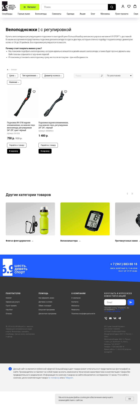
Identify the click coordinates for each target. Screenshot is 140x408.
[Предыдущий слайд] (127, 194)
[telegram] (119, 318)
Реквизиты (75, 310)
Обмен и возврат (45, 306)
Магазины (105, 14)
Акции (82, 14)
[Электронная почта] (110, 318)
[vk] (115, 318)
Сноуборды (7, 14)
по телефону (53, 378)
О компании (76, 298)
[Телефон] (106, 318)
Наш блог (9, 310)
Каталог (9, 298)
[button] (123, 6)
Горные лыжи (24, 14)
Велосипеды (41, 14)
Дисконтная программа (47, 314)
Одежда (70, 14)
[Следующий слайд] (132, 194)
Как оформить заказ (46, 298)
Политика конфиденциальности (83, 314)
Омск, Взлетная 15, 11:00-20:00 (123, 268)
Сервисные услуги (13, 302)
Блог (93, 14)
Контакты (74, 302)
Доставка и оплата (45, 302)
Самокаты (56, 14)
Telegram (69, 378)
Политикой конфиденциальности (114, 310)
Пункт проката (121, 14)
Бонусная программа (47, 310)
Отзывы (9, 314)
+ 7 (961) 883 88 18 (123, 264)
